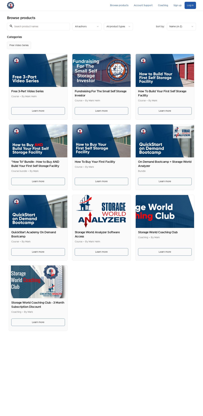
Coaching (163, 5)
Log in (190, 5)
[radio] (19, 45)
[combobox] (87, 26)
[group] (89, 45)
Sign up (177, 5)
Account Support (143, 5)
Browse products (119, 5)
